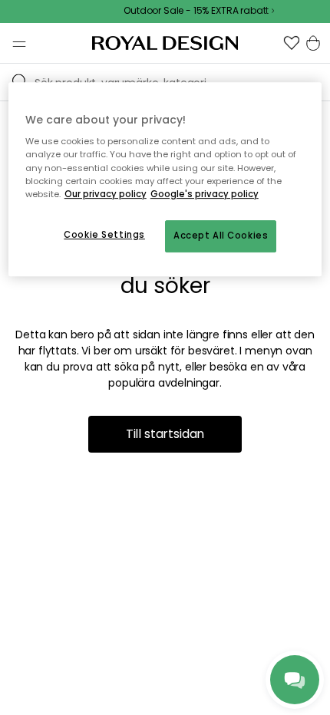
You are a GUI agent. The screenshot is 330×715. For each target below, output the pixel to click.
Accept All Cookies (220, 235)
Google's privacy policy (204, 194)
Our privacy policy (105, 194)
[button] (291, 43)
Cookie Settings (104, 235)
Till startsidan (165, 434)
